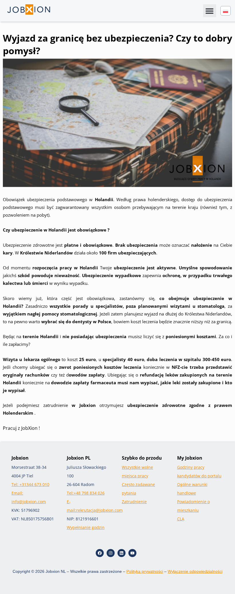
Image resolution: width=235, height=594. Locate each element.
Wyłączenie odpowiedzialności (195, 571)
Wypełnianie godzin (86, 527)
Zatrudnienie (134, 501)
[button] (209, 10)
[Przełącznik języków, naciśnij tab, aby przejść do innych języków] (225, 10)
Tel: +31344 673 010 (30, 484)
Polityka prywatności (144, 571)
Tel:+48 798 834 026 (86, 493)
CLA (180, 519)
